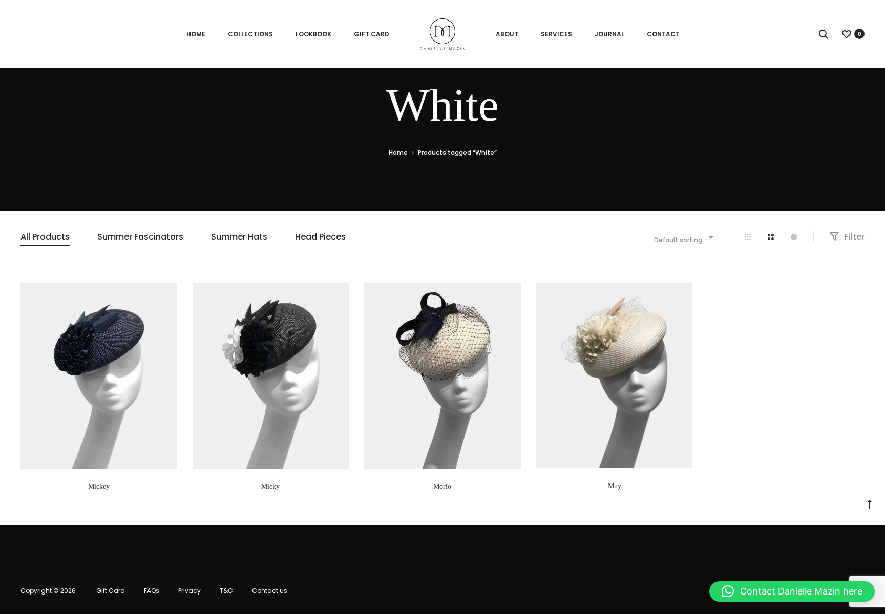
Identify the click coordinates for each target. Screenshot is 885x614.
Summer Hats (239, 237)
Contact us (269, 590)
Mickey (99, 486)
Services (556, 34)
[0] (846, 34)
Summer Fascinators (140, 237)
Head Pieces (320, 237)
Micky (270, 486)
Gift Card (371, 34)
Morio (442, 486)
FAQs (151, 590)
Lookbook (313, 34)
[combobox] (683, 236)
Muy (614, 486)
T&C (226, 590)
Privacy (189, 590)
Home (195, 34)
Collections (250, 34)
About (507, 34)
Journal (609, 34)
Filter (853, 237)
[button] (792, 591)
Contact (663, 34)
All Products (45, 237)
